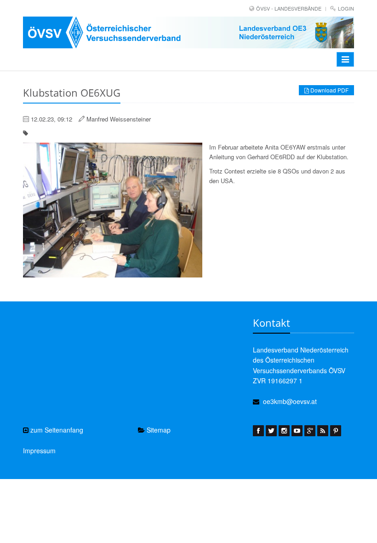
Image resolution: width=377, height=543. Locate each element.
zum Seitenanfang (56, 429)
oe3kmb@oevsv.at (290, 401)
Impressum (39, 450)
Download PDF (328, 90)
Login (346, 8)
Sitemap (158, 429)
